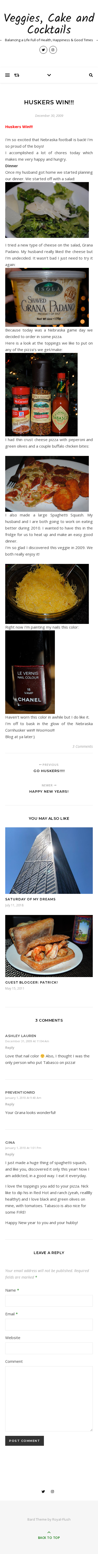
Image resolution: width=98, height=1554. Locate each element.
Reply (9, 1047)
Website (12, 1337)
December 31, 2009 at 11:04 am (27, 1041)
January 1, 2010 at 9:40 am (23, 1098)
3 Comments (82, 746)
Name (12, 1290)
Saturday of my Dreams (30, 899)
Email (11, 1313)
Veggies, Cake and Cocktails (49, 25)
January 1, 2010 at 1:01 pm (23, 1148)
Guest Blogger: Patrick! (31, 982)
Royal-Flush (61, 1519)
